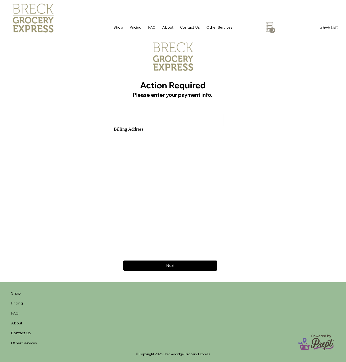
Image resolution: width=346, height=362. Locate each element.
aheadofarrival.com (206, 343)
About (16, 323)
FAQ (15, 313)
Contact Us (21, 333)
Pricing (17, 303)
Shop (16, 293)
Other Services (24, 343)
